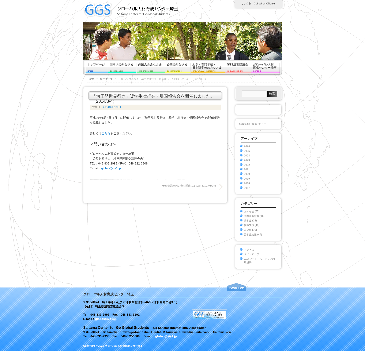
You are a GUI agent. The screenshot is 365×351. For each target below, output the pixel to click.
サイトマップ (251, 254)
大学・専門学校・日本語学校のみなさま (207, 66)
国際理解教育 (251, 216)
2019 (247, 178)
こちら (106, 133)
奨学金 (248, 220)
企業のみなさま (177, 64)
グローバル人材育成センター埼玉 (264, 66)
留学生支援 (106, 78)
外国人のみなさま (150, 64)
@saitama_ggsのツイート (253, 123)
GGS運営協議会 (237, 64)
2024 (247, 155)
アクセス (249, 249)
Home (90, 78)
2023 (247, 160)
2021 (247, 169)
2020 (247, 174)
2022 (247, 164)
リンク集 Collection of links (258, 3)
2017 (247, 188)
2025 (247, 150)
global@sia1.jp (111, 168)
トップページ (96, 64)
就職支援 (249, 225)
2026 (247, 146)
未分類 (248, 229)
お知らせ (249, 211)
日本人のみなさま (121, 64)
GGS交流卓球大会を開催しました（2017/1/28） (189, 185)
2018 (247, 183)
